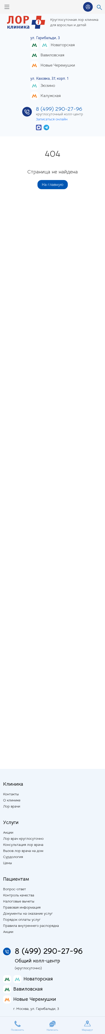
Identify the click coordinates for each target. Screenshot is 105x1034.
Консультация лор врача (23, 844)
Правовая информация (22, 907)
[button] (88, 7)
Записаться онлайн (52, 119)
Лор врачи (11, 806)
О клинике (11, 800)
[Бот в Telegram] (46, 127)
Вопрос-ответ (14, 889)
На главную (52, 184)
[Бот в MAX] (39, 127)
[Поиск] (99, 6)
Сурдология (13, 856)
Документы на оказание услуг (28, 913)
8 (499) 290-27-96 (59, 108)
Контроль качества (18, 895)
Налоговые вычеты (18, 901)
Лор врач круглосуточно (23, 838)
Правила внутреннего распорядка (31, 925)
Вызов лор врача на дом (23, 850)
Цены (7, 863)
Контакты (11, 794)
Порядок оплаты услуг (22, 919)
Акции (8, 832)
